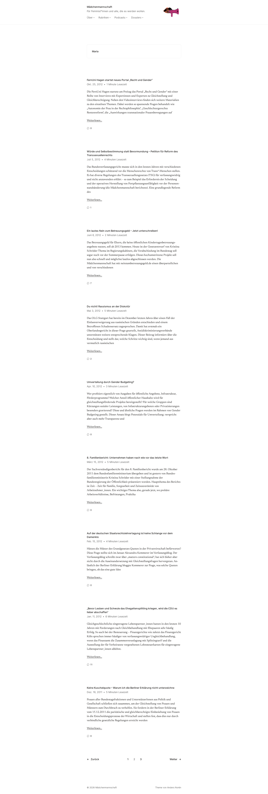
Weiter (175, 759)
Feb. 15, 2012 (94, 541)
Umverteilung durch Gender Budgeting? (110, 382)
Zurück (93, 759)
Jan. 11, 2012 (94, 616)
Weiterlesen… (94, 120)
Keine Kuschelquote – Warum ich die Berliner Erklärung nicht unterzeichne (130, 687)
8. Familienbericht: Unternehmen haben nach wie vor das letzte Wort (127, 457)
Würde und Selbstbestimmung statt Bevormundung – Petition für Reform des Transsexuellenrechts (132, 153)
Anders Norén (174, 787)
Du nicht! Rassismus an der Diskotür (108, 306)
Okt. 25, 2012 (95, 84)
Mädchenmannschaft (99, 6)
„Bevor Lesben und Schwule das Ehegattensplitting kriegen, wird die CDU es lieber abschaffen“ (132, 610)
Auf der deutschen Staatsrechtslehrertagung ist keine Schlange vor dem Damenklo (130, 535)
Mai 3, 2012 (93, 310)
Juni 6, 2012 (94, 235)
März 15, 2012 (95, 462)
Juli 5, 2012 (93, 159)
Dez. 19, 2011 (94, 692)
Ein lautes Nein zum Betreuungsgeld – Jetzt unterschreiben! (122, 230)
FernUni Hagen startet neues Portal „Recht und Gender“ (120, 80)
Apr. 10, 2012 (94, 386)
